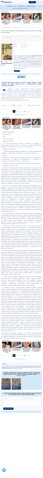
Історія (3, 64)
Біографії (10, 6)
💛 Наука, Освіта (7, 37)
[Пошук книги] (25, 2)
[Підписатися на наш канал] (30, 8)
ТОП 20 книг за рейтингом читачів (20, 8)
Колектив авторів (35, 36)
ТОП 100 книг (21, 6)
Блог (15, 6)
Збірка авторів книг (31, 6)
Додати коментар (8, 408)
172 (25, 111)
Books (9, 2)
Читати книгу (17, 70)
